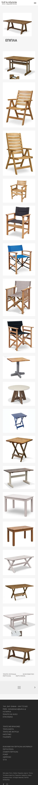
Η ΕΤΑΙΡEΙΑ (7, 712)
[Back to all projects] (19, 687)
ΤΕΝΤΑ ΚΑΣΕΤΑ (8, 729)
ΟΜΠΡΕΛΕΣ (7, 757)
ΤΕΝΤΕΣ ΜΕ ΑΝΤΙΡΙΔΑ (11, 732)
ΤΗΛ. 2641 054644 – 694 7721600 (15, 706)
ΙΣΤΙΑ (5, 760)
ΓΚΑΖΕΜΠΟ (7, 737)
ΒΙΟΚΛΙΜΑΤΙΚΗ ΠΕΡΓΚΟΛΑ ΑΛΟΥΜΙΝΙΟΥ (17, 747)
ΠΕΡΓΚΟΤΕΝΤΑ (8, 749)
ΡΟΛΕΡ (5, 754)
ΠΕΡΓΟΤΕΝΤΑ (20, 676)
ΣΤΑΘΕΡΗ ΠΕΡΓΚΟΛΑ (10, 752)
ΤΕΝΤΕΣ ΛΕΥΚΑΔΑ (9, 674)
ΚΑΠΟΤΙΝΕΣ (7, 734)
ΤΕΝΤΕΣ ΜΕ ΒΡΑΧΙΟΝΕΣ (11, 727)
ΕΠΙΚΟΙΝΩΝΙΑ (8, 717)
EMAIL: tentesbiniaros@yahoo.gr (14, 709)
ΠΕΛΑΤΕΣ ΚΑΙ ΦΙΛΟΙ (10, 714)
